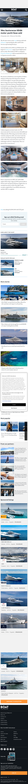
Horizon (3, 544)
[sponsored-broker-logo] (3, 518)
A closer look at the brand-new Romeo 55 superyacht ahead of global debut (21, 484)
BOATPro (16, 733)
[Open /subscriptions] (10, 757)
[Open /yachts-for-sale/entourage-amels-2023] (14, 510)
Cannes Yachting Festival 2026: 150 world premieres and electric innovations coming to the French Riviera (21, 451)
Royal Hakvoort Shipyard (7, 693)
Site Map (16, 737)
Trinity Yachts (4, 588)
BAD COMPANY (6, 586)
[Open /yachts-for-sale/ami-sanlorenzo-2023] (7, 272)
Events (15, 731)
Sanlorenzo (3, 252)
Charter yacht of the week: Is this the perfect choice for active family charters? (12, 369)
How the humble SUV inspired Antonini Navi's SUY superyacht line (20, 467)
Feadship (3, 610)
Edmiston (3, 42)
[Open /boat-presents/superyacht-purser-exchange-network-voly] (7, 492)
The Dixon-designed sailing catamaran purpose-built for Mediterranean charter (21, 459)
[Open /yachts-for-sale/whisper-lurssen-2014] (14, 660)
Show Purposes (14, 408)
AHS (2, 564)
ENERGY (4, 630)
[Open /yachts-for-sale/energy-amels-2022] (14, 620)
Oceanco (3, 566)
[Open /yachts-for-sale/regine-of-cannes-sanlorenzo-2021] (7, 263)
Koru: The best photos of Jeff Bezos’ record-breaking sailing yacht (9, 435)
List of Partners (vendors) (6, 400)
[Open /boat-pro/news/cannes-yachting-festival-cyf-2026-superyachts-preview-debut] (14, 314)
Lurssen (3, 671)
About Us (3, 714)
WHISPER (4, 669)
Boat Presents (4, 741)
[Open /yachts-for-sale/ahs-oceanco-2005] (14, 554)
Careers (2, 718)
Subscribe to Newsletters (14, 701)
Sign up (14, 773)
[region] (14, 392)
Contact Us (3, 716)
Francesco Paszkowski (6, 53)
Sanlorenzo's (9, 49)
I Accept (14, 404)
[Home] (14, 10)
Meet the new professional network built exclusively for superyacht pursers (21, 492)
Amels (2, 522)
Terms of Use (4, 720)
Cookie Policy (4, 722)
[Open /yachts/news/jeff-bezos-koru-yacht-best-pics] (9, 426)
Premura (2, 250)
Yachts (2, 731)
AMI (15, 268)
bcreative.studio (18, 739)
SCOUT (3, 691)
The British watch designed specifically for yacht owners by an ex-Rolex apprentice (21, 476)
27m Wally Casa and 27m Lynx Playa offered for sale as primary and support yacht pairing (13, 303)
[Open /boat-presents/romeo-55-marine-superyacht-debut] (7, 484)
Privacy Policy (4, 724)
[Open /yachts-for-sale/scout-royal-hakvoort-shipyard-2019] (14, 681)
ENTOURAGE (5, 520)
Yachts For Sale (4, 733)
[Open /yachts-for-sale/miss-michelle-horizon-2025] (14, 532)
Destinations (4, 737)
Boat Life (3, 739)
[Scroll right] (26, 431)
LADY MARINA (5, 608)
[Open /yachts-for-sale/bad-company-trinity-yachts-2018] (14, 576)
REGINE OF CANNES (19, 260)
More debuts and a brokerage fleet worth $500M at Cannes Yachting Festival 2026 (13, 325)
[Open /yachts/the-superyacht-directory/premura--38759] (14, 241)
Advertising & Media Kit (6, 712)
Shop (15, 735)
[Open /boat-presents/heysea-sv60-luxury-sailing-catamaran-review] (7, 459)
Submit (23, 224)
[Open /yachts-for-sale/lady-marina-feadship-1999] (14, 598)
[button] (24, 20)
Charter (2, 735)
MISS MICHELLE (6, 542)
